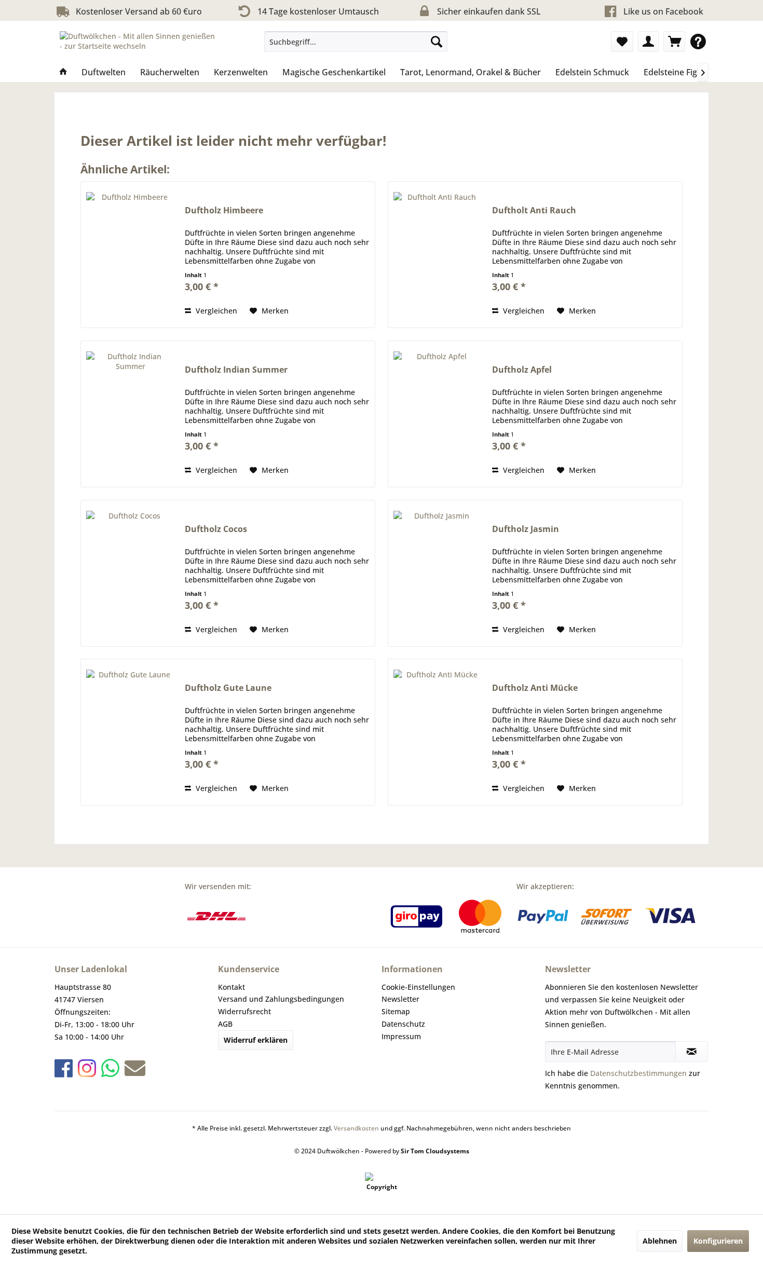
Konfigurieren (718, 1241)
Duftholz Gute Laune (228, 688)
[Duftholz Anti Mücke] (437, 732)
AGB (225, 1024)
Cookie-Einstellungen (418, 987)
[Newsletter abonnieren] (691, 1051)
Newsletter (400, 999)
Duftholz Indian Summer (236, 369)
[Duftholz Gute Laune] (130, 732)
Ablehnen (660, 1241)
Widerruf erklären (256, 1040)
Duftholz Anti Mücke (535, 688)
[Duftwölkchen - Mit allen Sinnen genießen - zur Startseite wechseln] (138, 44)
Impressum (401, 1036)
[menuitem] (355, 41)
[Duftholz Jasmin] (437, 573)
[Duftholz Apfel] (437, 413)
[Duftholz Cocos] (130, 573)
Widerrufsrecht (244, 1011)
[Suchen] (436, 41)
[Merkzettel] (622, 41)
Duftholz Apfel (522, 369)
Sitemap (396, 1011)
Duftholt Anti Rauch (534, 210)
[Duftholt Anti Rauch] (437, 254)
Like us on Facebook (663, 11)
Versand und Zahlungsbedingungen (281, 999)
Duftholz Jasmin (525, 529)
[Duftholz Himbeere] (130, 254)
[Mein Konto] (648, 41)
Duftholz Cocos (216, 529)
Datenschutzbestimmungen (638, 1073)
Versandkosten (356, 1128)
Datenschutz (403, 1024)
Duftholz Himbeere (224, 210)
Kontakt (231, 987)
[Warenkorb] (674, 41)
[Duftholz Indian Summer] (130, 413)
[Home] (63, 72)
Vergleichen (215, 311)
